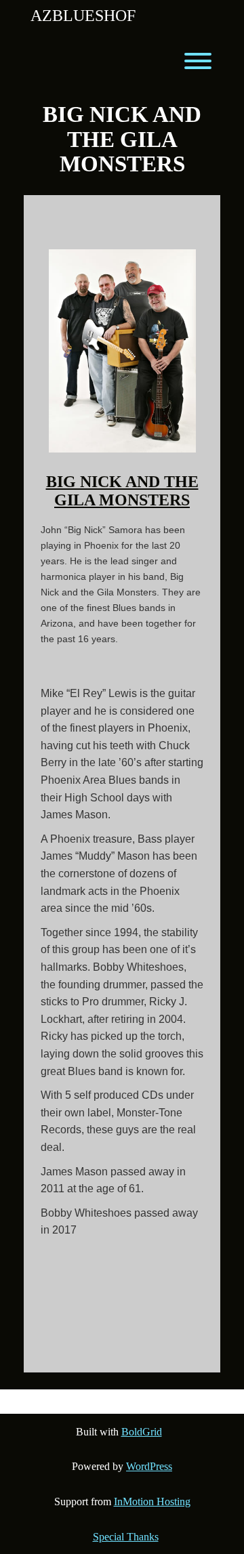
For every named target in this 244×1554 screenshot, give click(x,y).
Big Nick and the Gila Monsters (122, 490)
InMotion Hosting (152, 1501)
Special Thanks (126, 1536)
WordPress (149, 1466)
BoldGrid (141, 1431)
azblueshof (83, 15)
